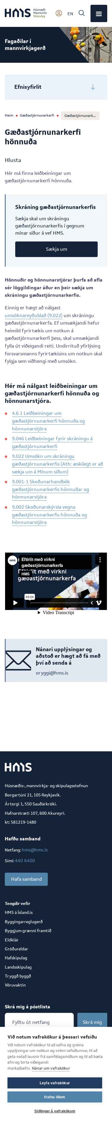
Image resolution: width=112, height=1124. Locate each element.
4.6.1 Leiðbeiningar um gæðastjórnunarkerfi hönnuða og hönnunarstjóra (48, 420)
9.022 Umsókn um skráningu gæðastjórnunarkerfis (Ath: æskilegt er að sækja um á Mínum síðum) (57, 463)
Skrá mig (92, 1022)
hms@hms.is (35, 850)
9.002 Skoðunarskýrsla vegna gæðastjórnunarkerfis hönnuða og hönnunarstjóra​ (49, 514)
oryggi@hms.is (52, 673)
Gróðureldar (16, 949)
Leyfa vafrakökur (55, 1083)
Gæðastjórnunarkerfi (37, 115)
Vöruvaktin (15, 985)
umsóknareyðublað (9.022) (33, 315)
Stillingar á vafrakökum (54, 1111)
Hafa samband (26, 879)
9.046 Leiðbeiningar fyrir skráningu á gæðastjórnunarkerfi (52, 442)
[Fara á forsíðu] (26, 13)
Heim (9, 115)
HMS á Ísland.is (19, 912)
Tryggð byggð (18, 976)
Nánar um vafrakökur (51, 1068)
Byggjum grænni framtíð (28, 930)
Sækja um (56, 249)
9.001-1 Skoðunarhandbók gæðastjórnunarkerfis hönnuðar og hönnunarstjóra (50, 489)
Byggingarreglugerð (24, 921)
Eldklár (12, 940)
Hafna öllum (54, 1097)
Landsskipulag (18, 967)
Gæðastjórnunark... (80, 115)
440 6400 (25, 860)
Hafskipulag (16, 958)
